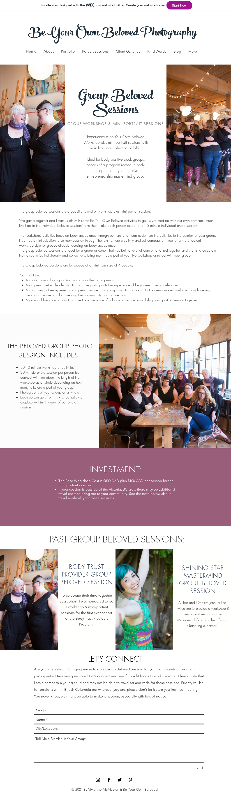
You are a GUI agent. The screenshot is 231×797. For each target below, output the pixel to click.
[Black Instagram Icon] (98, 780)
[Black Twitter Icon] (119, 780)
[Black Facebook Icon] (108, 780)
